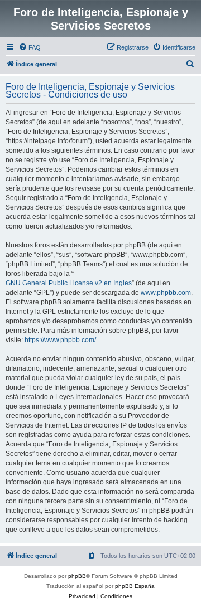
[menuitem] (29, 47)
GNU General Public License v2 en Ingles (69, 283)
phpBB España (135, 586)
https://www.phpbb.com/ (60, 340)
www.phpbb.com (166, 293)
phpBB (77, 576)
